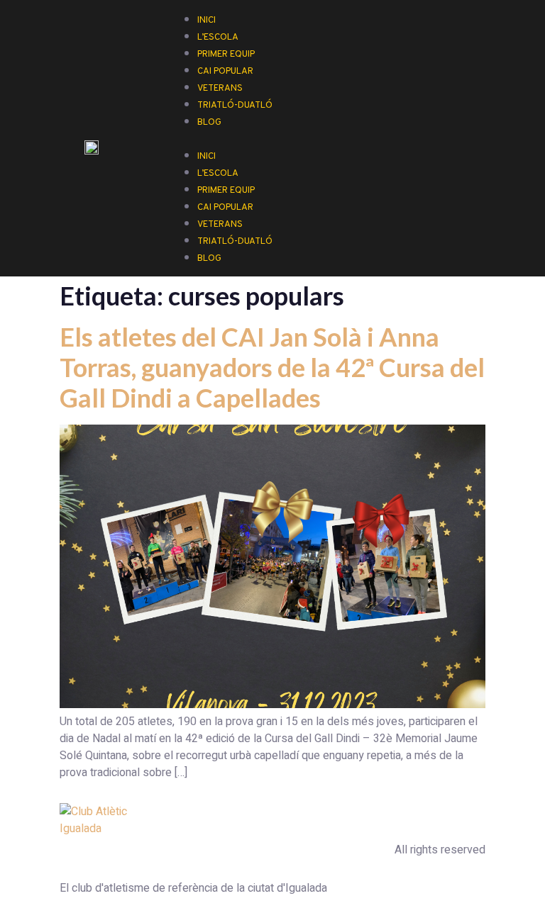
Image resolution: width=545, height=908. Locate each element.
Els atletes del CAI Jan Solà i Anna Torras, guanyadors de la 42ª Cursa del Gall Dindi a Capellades (272, 367)
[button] (337, 138)
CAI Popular (225, 207)
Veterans (220, 224)
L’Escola (217, 173)
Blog (209, 122)
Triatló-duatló (234, 105)
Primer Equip (226, 190)
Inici (206, 156)
